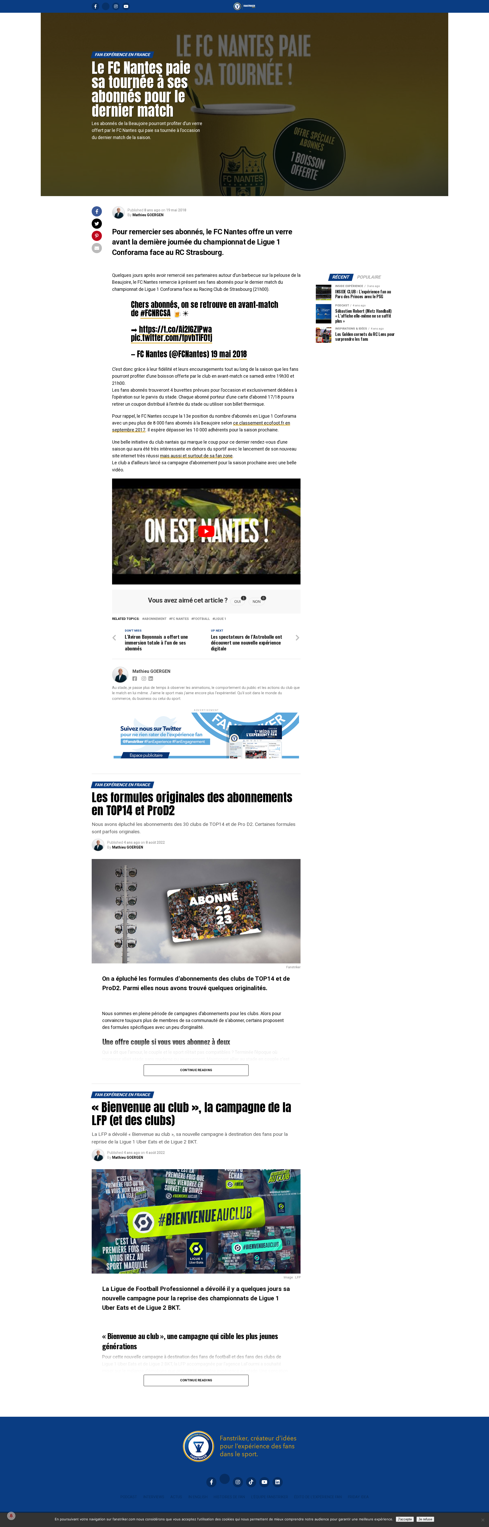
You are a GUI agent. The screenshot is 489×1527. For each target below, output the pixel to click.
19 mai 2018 (229, 354)
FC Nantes (180, 619)
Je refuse (425, 1519)
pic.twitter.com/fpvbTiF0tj (171, 338)
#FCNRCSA (155, 313)
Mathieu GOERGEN (148, 215)
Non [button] (259, 601)
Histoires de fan (229, 1497)
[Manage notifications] (11, 1516)
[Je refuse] (482, 1519)
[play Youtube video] (206, 531)
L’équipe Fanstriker (269, 1497)
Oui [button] (239, 601)
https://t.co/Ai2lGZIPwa (175, 329)
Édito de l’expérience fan (318, 1497)
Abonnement (155, 619)
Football (201, 619)
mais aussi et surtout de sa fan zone (196, 455)
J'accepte (405, 1519)
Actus (176, 1497)
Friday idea (358, 1497)
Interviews (153, 1497)
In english (198, 1497)
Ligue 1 (220, 619)
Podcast (128, 1497)
